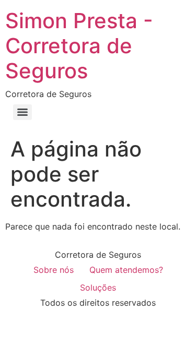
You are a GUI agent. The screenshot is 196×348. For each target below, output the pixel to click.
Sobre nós (53, 270)
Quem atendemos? (126, 270)
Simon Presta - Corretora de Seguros (79, 45)
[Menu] (22, 112)
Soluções (98, 287)
